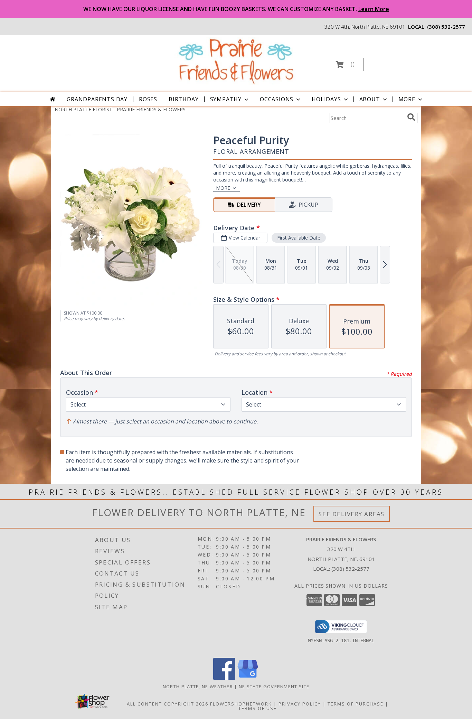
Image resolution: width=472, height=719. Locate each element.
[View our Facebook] (224, 678)
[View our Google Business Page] (248, 678)
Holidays (326, 99)
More (406, 99)
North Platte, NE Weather (198, 686)
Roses (148, 99)
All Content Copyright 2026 (167, 704)
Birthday (183, 99)
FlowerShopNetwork (241, 704)
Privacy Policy (300, 704)
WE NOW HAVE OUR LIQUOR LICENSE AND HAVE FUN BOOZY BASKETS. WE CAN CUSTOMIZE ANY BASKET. (236, 9)
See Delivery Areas (352, 514)
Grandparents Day (97, 99)
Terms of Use (257, 708)
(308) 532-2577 (446, 26)
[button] (345, 64)
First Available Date (298, 237)
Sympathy (226, 99)
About (369, 99)
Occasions (276, 99)
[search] (411, 117)
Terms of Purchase (356, 704)
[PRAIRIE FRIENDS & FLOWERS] (235, 60)
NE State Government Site (274, 686)
